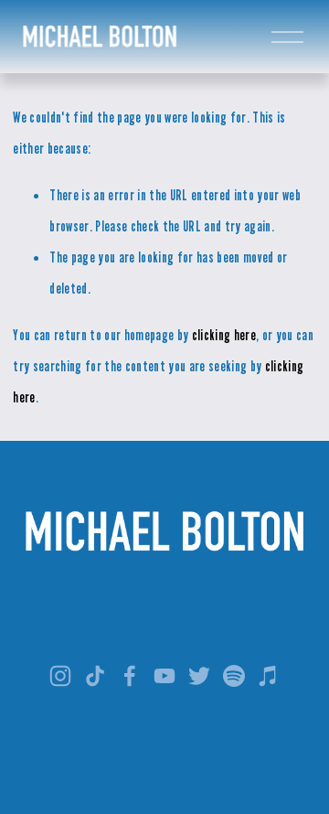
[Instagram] (60, 676)
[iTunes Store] (269, 676)
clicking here (224, 335)
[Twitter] (199, 676)
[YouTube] (164, 676)
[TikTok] (95, 676)
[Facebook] (130, 676)
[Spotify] (234, 676)
